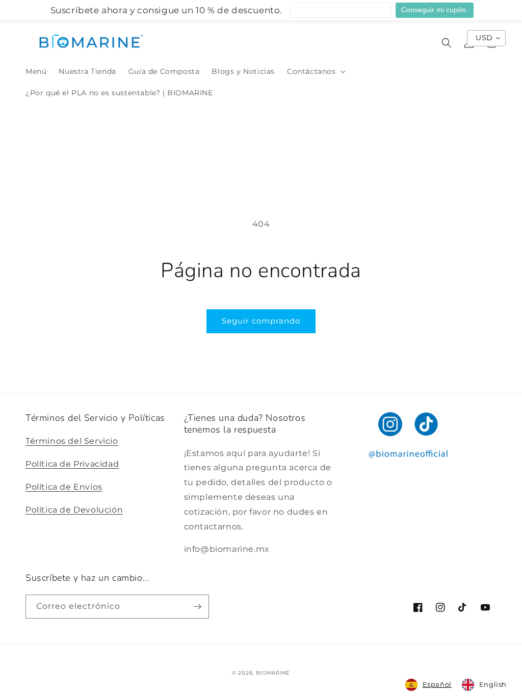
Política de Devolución (74, 510)
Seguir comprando (261, 321)
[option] (484, 685)
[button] (315, 71)
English (493, 684)
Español (437, 684)
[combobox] (428, 685)
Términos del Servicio (71, 441)
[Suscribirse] (197, 607)
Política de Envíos (63, 487)
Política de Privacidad (72, 464)
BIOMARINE (273, 673)
